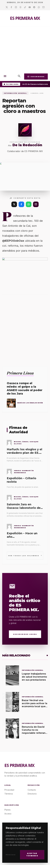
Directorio (32, 794)
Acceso (7, 813)
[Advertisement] (25, 49)
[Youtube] (29, 7)
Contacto (32, 790)
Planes (7, 810)
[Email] (43, 7)
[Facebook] (11, 7)
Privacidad (11, 854)
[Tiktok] (25, 7)
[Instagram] (16, 7)
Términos (8, 794)
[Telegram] (34, 7)
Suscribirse (36, 76)
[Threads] (20, 7)
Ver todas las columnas (25, 555)
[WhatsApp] (28, 204)
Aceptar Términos (32, 855)
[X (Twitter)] (14, 204)
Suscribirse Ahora (25, 634)
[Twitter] (7, 7)
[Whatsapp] (39, 7)
